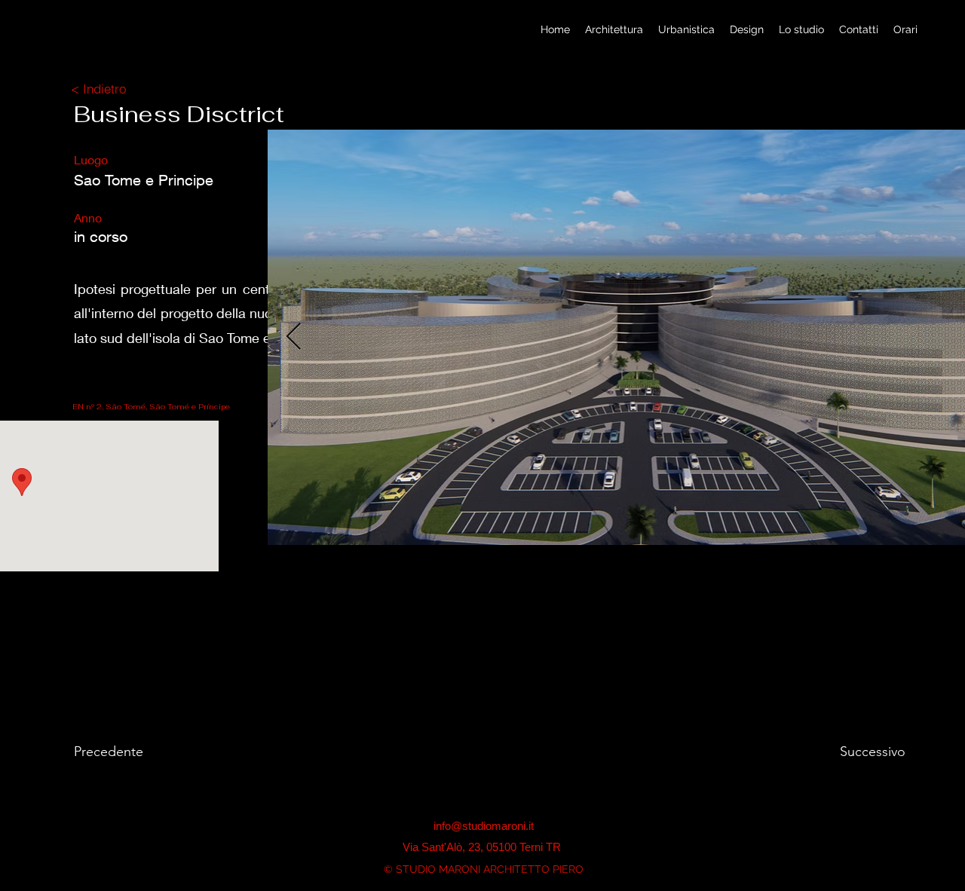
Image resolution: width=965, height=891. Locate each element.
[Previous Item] (293, 337)
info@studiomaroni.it (483, 825)
